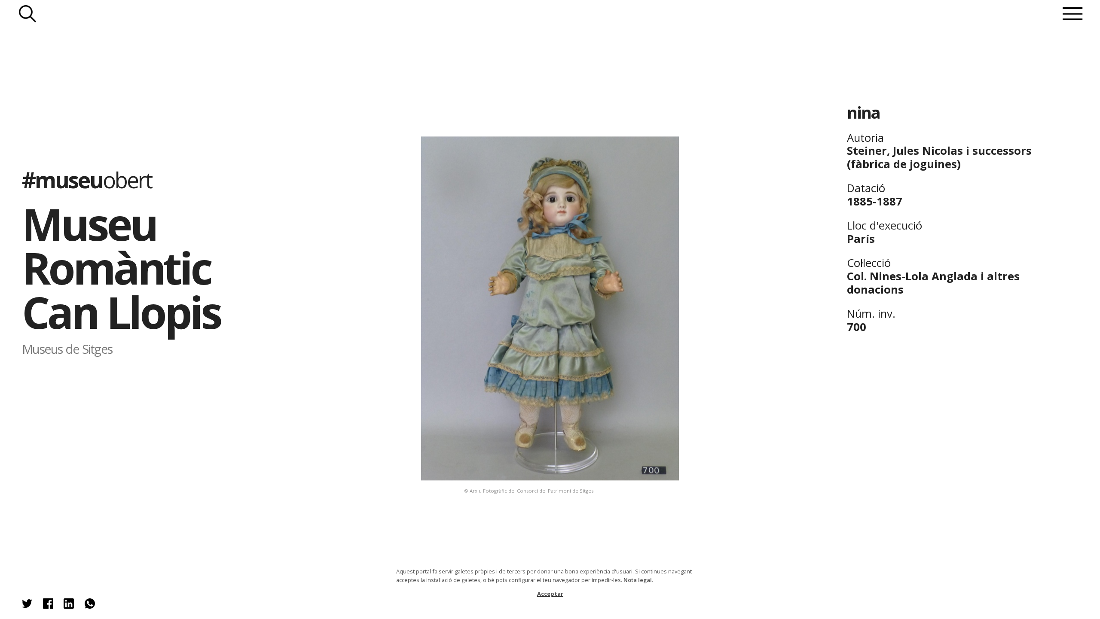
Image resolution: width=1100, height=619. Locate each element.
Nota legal (637, 580)
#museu (87, 180)
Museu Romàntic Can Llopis (121, 268)
